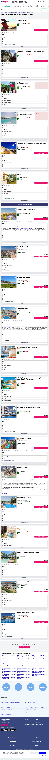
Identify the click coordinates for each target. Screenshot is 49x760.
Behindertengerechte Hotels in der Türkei (9, 672)
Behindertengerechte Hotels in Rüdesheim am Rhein (8, 665)
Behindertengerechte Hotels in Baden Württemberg (38, 672)
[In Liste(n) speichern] (15, 20)
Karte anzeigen (44, 9)
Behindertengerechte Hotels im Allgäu (8, 662)
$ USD (34, 1)
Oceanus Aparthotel (22, 308)
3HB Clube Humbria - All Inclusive (26, 209)
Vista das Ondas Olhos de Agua (25, 277)
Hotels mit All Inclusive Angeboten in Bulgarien (34, 707)
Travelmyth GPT (39, 724)
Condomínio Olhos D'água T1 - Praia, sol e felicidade (30, 51)
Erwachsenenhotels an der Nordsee (8, 704)
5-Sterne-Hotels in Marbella (30, 709)
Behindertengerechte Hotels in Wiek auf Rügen (8, 675)
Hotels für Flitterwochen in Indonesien (33, 700)
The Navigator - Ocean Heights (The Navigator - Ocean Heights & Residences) (31, 144)
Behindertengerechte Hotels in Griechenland (38, 675)
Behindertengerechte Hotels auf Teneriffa (24, 669)
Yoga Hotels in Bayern (5, 700)
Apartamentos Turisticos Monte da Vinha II (28, 407)
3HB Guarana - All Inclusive (24, 438)
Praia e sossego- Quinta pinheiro (25, 612)
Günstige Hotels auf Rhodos (6, 714)
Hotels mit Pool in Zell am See (31, 704)
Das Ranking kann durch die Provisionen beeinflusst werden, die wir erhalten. (14, 18)
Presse (25, 721)
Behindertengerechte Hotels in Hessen (23, 672)
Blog (37, 719)
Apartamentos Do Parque (24, 497)
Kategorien (26, 722)
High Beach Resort (29, 712)
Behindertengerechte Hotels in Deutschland (8, 659)
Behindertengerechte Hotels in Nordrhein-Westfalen (23, 665)
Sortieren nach (15, 9)
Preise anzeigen (41, 30)
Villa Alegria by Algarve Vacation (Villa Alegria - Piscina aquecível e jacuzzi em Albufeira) (31, 378)
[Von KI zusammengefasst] (10, 488)
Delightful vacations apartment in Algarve (23, 82)
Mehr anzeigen (24, 46)
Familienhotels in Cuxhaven (6, 709)
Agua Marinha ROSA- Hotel (24, 582)
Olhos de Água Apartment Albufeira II (27, 347)
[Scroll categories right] (47, 6)
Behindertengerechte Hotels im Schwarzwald (38, 662)
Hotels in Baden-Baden (5, 707)
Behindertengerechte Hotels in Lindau (8, 669)
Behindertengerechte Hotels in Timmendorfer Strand (23, 656)
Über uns (26, 719)
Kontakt (38, 722)
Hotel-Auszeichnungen (29, 724)
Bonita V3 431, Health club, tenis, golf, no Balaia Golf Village (31, 173)
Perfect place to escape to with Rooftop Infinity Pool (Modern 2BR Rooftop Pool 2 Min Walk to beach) (24, 113)
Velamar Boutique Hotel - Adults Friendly (28, 552)
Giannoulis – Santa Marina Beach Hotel (8, 712)
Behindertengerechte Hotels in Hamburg (23, 659)
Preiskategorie (6, 9)
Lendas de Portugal (22, 20)
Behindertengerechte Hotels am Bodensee (39, 659)
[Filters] (2, 10)
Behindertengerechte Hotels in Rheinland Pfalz (8, 678)
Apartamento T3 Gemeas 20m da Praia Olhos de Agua (31, 527)
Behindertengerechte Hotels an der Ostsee (8, 656)
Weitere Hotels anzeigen (24, 646)
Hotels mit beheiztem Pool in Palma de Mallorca (10, 702)
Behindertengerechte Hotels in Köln (38, 669)
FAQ (37, 721)
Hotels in (24, 650)
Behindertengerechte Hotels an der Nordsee (38, 656)
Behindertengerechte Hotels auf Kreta (24, 675)
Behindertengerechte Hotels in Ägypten (23, 678)
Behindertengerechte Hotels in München (38, 665)
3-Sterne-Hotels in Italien (30, 702)
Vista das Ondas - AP (22, 247)
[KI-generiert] (7, 483)
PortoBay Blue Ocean (22, 467)
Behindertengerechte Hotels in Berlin (23, 662)
